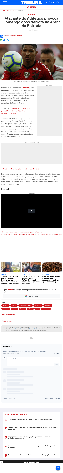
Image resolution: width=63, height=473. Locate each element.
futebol (22, 309)
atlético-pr (38, 305)
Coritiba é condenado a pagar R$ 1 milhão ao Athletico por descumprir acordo (15, 110)
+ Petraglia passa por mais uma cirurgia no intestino (21, 232)
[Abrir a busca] (58, 2)
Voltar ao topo (7, 321)
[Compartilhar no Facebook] (4, 40)
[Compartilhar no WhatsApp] (1, 40)
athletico (5, 305)
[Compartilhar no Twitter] (8, 40)
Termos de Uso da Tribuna (21, 328)
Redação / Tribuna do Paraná (14, 35)
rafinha (30, 309)
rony (37, 309)
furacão (14, 309)
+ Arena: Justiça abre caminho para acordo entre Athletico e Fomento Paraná (31, 234)
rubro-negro (45, 309)
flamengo (6, 309)
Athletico (31, 7)
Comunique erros (9, 314)
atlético (14, 305)
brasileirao (48, 305)
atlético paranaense (25, 305)
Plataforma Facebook (33, 328)
